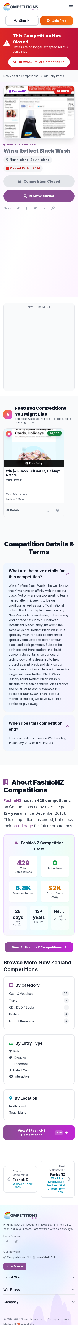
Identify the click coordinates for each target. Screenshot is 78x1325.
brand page (22, 826)
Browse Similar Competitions (41, 62)
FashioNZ (12, 800)
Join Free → (15, 1266)
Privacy (51, 1319)
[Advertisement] (39, 253)
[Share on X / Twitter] (35, 208)
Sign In (24, 20)
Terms (65, 1319)
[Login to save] (48, 510)
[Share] (18, 208)
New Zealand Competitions (20, 76)
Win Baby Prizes (54, 76)
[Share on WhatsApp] (44, 208)
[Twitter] (16, 1243)
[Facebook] (6, 1243)
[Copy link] (52, 208)
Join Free (59, 20)
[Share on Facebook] (26, 208)
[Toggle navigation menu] (71, 7)
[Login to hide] (57, 510)
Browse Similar (42, 196)
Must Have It (14, 480)
